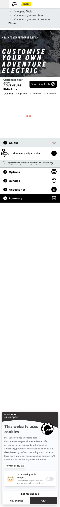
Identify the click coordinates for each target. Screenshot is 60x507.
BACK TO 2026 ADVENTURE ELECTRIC (21, 37)
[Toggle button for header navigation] (4, 4)
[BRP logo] (14, 4)
